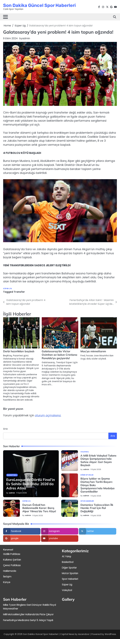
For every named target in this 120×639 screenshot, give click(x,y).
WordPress (110, 634)
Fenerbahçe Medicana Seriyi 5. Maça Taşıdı (28, 620)
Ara (5, 429)
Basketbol (12, 475)
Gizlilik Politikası (11, 554)
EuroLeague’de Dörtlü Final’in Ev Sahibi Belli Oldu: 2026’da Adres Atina (30, 483)
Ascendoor (84, 634)
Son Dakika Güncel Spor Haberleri (39, 5)
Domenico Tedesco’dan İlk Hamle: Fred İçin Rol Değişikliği (96, 508)
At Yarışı (66, 556)
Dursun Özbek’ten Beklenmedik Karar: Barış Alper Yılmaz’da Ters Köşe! (39, 508)
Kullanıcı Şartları (12, 559)
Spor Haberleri (87, 501)
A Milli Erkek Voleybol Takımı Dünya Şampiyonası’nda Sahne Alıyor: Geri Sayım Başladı (98, 460)
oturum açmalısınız (48, 415)
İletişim (7, 576)
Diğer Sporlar (86, 475)
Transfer (19, 291)
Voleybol (84, 452)
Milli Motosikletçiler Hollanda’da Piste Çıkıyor (28, 614)
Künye (6, 582)
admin (26, 38)
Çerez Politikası (12, 565)
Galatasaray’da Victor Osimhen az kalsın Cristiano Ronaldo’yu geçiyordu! (59, 355)
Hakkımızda (9, 571)
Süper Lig (7, 288)
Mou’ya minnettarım (93, 351)
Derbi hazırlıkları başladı (18, 351)
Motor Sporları (70, 573)
